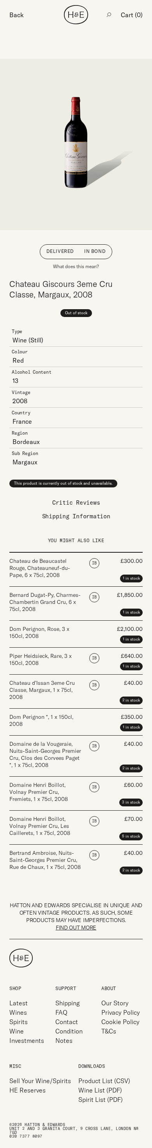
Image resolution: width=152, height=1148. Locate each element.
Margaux (24, 462)
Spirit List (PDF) (100, 1099)
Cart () (132, 15)
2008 (19, 401)
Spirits (18, 1022)
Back (16, 15)
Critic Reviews (76, 502)
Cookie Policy (120, 1022)
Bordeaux (26, 442)
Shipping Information (76, 516)
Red (18, 360)
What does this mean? (76, 266)
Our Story (115, 1003)
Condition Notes (69, 1035)
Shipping (67, 1003)
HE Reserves (27, 1090)
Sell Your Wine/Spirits (40, 1081)
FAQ (61, 1012)
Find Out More (76, 927)
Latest (18, 1003)
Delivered (60, 251)
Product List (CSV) (104, 1081)
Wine (19, 340)
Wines (18, 1012)
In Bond (95, 251)
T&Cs (108, 1031)
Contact (66, 1022)
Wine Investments (26, 1035)
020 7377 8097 (25, 1136)
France (22, 421)
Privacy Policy (120, 1012)
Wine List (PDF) (100, 1090)
